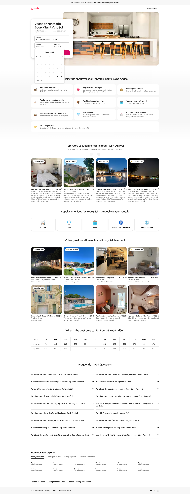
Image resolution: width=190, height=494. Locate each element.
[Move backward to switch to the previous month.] (38, 52)
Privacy (47, 491)
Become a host (152, 8)
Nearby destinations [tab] (37, 457)
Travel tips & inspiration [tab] (87, 457)
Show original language (110, 2)
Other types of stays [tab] (54, 457)
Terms (54, 491)
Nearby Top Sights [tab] (70, 457)
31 (41, 80)
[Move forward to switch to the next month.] (61, 52)
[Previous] (91, 154)
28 (57, 76)
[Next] (98, 154)
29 (61, 76)
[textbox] (43, 46)
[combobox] (52, 39)
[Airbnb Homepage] (36, 8)
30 (38, 80)
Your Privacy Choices (64, 491)
